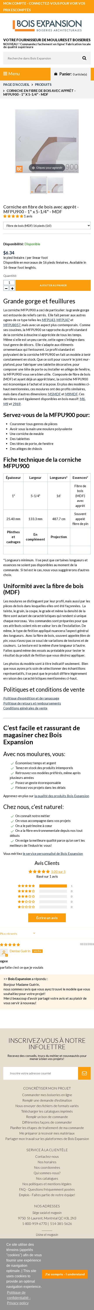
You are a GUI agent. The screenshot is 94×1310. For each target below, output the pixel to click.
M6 (82, 399)
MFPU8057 (12, 325)
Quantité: (10, 275)
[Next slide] (74, 139)
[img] (10, 945)
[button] (13, 216)
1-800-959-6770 (34, 1224)
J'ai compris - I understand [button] (65, 1274)
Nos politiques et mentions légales (47, 1184)
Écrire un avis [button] (47, 918)
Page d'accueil (16, 84)
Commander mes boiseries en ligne (47, 1095)
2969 (17, 404)
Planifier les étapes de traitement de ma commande (47, 1128)
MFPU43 (48, 320)
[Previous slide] (19, 139)
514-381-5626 (61, 1224)
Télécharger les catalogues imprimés (47, 1111)
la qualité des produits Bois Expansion (61, 796)
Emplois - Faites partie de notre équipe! (47, 1195)
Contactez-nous (47, 1156)
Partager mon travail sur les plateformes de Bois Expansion (47, 1139)
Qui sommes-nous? (47, 1173)
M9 (5, 404)
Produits (43, 84)
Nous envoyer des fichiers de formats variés (47, 1106)
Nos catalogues (47, 1178)
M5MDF (54, 394)
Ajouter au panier (53, 285)
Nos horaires (47, 1162)
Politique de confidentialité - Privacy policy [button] (19, 1298)
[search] (47, 58)
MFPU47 (63, 320)
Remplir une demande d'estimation (47, 1100)
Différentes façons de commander (47, 1122)
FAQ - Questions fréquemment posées (47, 1189)
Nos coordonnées (47, 1167)
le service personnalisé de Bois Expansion (53, 853)
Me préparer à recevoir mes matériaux (47, 1133)
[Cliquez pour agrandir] (47, 141)
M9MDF (71, 394)
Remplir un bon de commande (47, 1117)
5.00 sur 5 (58, 871)
